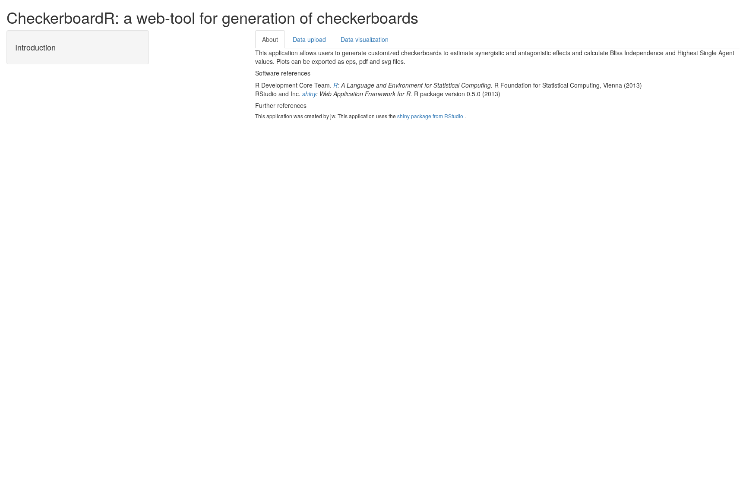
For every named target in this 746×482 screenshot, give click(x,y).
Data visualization (365, 39)
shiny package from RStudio (430, 116)
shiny (309, 93)
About (270, 39)
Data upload (309, 39)
